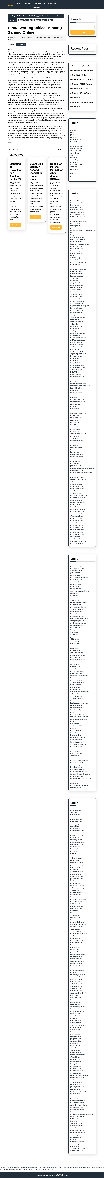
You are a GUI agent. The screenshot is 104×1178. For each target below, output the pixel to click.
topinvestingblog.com (77, 625)
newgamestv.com (76, 342)
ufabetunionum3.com (77, 968)
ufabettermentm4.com (77, 514)
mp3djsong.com (75, 575)
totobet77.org (74, 507)
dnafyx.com (74, 869)
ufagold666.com (75, 1057)
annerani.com (74, 634)
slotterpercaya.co (76, 484)
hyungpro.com (75, 328)
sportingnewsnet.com (77, 331)
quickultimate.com (76, 475)
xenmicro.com (75, 856)
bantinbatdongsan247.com (79, 221)
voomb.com (74, 360)
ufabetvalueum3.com (77, 970)
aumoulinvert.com (76, 739)
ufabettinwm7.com (76, 518)
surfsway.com (75, 904)
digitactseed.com (76, 908)
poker (72, 135)
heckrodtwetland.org (77, 714)
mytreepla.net (74, 949)
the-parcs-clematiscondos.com (80, 203)
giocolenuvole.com (76, 872)
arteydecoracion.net (76, 698)
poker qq (73, 137)
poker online (74, 169)
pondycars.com (75, 1068)
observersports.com (77, 299)
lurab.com (73, 1139)
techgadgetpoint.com (77, 363)
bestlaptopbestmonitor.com (79, 703)
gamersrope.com (76, 246)
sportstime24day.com (77, 333)
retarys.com (74, 267)
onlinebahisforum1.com (78, 819)
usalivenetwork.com (77, 237)
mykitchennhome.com (77, 737)
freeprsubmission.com (77, 1055)
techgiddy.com (75, 235)
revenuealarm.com (76, 1137)
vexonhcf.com (75, 600)
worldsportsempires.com (78, 413)
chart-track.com (75, 666)
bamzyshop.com (76, 1066)
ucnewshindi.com (76, 241)
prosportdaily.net (75, 1039)
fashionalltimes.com (77, 1107)
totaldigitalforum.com (77, 1109)
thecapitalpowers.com (77, 498)
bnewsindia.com (75, 1061)
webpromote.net (75, 694)
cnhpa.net (73, 406)
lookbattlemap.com (76, 274)
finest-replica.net (75, 1034)
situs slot (36, 7)
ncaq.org (73, 853)
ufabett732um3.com (77, 1016)
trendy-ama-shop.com (77, 1045)
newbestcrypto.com (76, 287)
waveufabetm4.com (76, 979)
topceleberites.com (76, 963)
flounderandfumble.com (78, 1000)
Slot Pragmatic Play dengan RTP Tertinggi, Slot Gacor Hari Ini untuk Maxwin (36, 16)
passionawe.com (76, 466)
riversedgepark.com (77, 830)
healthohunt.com (75, 1002)
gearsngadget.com (76, 940)
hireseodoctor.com (76, 943)
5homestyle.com (75, 788)
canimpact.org (75, 751)
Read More (16, 225)
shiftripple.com (75, 482)
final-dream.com (75, 1032)
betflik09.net (74, 851)
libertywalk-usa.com (77, 568)
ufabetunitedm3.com (77, 523)
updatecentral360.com (77, 415)
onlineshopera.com (76, 858)
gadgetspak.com (75, 938)
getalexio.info (74, 431)
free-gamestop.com (76, 251)
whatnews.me (75, 1029)
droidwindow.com (76, 1052)
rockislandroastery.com (78, 1132)
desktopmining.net (76, 765)
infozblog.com (75, 687)
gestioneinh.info (75, 1036)
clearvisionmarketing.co (78, 1025)
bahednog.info (75, 223)
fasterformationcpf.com (78, 269)
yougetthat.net (75, 283)
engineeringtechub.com (78, 354)
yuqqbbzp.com (75, 929)
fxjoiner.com (74, 1121)
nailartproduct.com (76, 906)
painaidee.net (74, 319)
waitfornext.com (75, 1023)
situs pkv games (5, 1169)
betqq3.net (73, 728)
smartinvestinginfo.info (77, 1007)
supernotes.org (75, 411)
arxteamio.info (75, 429)
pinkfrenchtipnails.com (77, 340)
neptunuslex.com (76, 579)
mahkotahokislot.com (77, 376)
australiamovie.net (76, 570)
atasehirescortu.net (76, 351)
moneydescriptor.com (77, 315)
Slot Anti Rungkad (49, 3)
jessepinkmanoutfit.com (78, 262)
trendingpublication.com (78, 509)
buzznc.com (74, 1119)
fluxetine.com (74, 724)
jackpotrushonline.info (77, 239)
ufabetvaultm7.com (76, 972)
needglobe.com (75, 461)
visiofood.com (75, 1050)
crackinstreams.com (77, 936)
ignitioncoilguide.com (77, 1141)
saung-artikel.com (76, 294)
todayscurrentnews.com (78, 502)
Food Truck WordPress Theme (46, 1175)
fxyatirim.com (74, 881)
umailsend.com (75, 264)
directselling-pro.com (77, 1135)
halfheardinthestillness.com (79, 717)
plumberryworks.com (77, 470)
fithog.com (73, 701)
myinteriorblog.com (76, 1059)
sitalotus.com (74, 408)
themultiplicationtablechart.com (80, 778)
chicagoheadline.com (77, 821)
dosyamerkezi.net (76, 611)
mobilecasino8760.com (78, 726)
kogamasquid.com (76, 776)
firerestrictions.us (76, 680)
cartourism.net (75, 756)
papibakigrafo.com (76, 746)
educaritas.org (75, 846)
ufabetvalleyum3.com (77, 534)
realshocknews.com (77, 395)
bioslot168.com (75, 1146)
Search (75, 19)
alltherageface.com (76, 1125)
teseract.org (74, 1043)
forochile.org (74, 664)
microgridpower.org (76, 456)
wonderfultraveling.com (78, 669)
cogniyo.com (74, 445)
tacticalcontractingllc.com (78, 495)
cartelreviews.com (76, 901)
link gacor (73, 157)
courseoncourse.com (77, 219)
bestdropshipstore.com (78, 899)
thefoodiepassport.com (78, 742)
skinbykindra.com (76, 1123)
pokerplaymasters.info (77, 216)
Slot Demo (37, 3)
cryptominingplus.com (77, 301)
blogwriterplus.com (76, 209)
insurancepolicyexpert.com (79, 618)
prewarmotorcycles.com (78, 607)
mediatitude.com (75, 605)
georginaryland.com (76, 705)
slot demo (73, 173)
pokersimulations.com (77, 952)
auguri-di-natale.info (76, 582)
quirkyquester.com (76, 477)
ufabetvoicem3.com (76, 977)
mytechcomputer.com (77, 1144)
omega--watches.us (77, 586)
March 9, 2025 (15, 37)
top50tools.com (75, 627)
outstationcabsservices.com (79, 1091)
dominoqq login (22, 1167)
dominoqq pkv (11, 1167)
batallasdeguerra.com (77, 655)
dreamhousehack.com (77, 1100)
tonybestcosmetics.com (78, 1116)
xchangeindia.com (76, 1096)
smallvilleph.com (75, 650)
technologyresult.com (77, 885)
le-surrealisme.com (76, 614)
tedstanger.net (75, 1013)
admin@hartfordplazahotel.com (35, 37)
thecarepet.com (75, 207)
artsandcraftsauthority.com (79, 1148)
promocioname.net (76, 671)
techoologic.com (75, 1073)
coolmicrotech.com (76, 1098)
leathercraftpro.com (76, 454)
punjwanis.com (75, 200)
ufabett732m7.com (76, 1048)
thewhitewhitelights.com (78, 710)
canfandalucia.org (76, 1084)
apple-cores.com (76, 758)
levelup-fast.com (75, 947)
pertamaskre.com (76, 228)
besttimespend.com (76, 440)
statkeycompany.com (77, 621)
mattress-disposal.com (78, 383)
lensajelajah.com (75, 849)
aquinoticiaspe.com (76, 303)
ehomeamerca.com (76, 892)
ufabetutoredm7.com (77, 532)
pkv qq (72, 132)
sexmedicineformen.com (78, 479)
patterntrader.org (75, 404)
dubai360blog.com (76, 370)
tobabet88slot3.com (76, 500)
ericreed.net (74, 721)
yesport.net (74, 278)
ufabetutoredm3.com (77, 530)
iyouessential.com (76, 874)
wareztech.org (75, 258)
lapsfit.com (74, 945)
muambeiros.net (75, 685)
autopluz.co (74, 595)
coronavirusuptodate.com (78, 933)
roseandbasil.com (76, 707)
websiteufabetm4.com (77, 984)
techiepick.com (75, 1064)
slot (71, 155)
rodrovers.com (75, 917)
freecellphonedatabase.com (79, 244)
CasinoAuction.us (76, 733)
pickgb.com (74, 397)
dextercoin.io (74, 783)
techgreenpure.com (76, 897)
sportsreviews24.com (77, 367)
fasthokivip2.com (76, 296)
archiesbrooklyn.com (77, 682)
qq (71, 144)
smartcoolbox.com (76, 486)
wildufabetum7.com (76, 543)
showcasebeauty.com (77, 616)
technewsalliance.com (77, 1009)
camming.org (74, 824)
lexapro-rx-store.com (77, 769)
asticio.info (73, 424)
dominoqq (73, 167)
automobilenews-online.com (79, 1105)
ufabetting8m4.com (76, 965)
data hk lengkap (75, 151)
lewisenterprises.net (77, 862)
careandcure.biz (75, 443)
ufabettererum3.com (77, 511)
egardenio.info (75, 427)
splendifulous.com (76, 958)
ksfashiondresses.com (78, 402)
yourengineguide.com (77, 1087)
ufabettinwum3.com (76, 520)
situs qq (73, 130)
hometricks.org (75, 452)
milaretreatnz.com (76, 646)
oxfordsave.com (75, 290)
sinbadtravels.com (76, 253)
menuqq (2, 1167)
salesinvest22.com (76, 1041)
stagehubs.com (75, 810)
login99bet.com (75, 814)
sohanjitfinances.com (77, 488)
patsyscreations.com (77, 842)
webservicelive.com (77, 1151)
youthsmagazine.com (77, 317)
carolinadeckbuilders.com (78, 623)
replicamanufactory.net (77, 954)
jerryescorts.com (76, 356)
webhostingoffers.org (77, 888)
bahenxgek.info (75, 226)
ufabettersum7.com (76, 516)
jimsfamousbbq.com (77, 566)
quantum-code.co (76, 1027)
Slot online (27, 3)
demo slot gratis (75, 162)
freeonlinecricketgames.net (79, 675)
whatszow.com (75, 890)
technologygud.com (76, 392)
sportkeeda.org (75, 438)
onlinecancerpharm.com (78, 379)
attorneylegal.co (75, 358)
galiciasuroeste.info (76, 653)
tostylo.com (74, 280)
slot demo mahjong (76, 148)
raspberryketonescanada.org (79, 1075)
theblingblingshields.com (78, 338)
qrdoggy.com (74, 390)
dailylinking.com (75, 867)
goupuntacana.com (76, 828)
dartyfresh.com (75, 860)
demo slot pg (74, 153)
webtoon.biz (74, 324)
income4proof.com (76, 844)
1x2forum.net (74, 812)
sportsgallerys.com (76, 344)
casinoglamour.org (76, 781)
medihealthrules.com (77, 1077)
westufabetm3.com (76, 539)
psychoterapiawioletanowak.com (81, 472)
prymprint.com (75, 436)
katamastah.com (76, 418)
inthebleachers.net (76, 767)
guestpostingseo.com (77, 212)
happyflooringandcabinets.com (80, 386)
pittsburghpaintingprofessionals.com (82, 468)
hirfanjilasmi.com (76, 450)
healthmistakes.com (77, 399)
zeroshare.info (75, 641)
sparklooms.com (76, 493)
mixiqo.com (74, 459)
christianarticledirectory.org (79, 785)
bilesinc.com (74, 643)
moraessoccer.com (76, 662)
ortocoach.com (75, 463)
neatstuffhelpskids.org (77, 659)
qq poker (100, 1167)
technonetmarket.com (77, 1011)
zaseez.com (74, 833)
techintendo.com (75, 894)
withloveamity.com (76, 876)
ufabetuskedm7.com (77, 527)
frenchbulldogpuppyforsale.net (80, 774)
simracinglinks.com (76, 609)
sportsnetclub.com (76, 285)
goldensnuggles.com (77, 271)
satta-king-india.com (77, 922)
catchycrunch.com (76, 835)
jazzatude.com (75, 637)
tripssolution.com (76, 920)
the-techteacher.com (77, 1103)
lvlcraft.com (74, 911)
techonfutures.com (76, 1071)
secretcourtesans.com (77, 817)
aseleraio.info (74, 422)
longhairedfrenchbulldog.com (79, 306)
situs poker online (76, 164)
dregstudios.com (75, 657)
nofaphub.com (75, 837)
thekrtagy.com (75, 1093)
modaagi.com (74, 648)
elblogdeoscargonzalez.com (79, 692)
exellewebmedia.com (77, 248)
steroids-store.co (76, 696)
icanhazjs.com (75, 749)
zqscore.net (74, 420)
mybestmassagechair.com (79, 719)
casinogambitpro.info (77, 214)
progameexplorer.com (77, 1130)
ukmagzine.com (75, 255)
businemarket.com (76, 310)
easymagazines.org (76, 447)
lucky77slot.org (75, 372)
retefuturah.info (75, 1004)
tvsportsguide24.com (77, 365)
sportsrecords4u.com (77, 961)
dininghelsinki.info (76, 991)
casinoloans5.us (75, 730)
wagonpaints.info (75, 1020)
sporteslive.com (75, 335)
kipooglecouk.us (75, 735)
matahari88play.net (76, 312)
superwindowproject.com (78, 744)
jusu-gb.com (74, 205)
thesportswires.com (76, 326)
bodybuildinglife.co (76, 388)
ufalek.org (73, 381)
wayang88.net (75, 981)
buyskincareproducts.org (78, 771)
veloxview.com (75, 537)
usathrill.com (74, 1080)
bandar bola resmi (76, 139)
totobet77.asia (75, 505)
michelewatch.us (76, 584)
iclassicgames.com (76, 292)
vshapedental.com (76, 1082)
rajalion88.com (75, 826)
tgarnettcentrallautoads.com (79, 591)
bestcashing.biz (75, 678)
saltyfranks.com (75, 632)
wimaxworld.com (76, 673)
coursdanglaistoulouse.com (79, 577)
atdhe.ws (73, 712)
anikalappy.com (75, 988)
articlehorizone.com (76, 926)
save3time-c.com (76, 598)
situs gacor (74, 141)
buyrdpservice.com (76, 276)
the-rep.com (74, 630)
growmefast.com (76, 374)
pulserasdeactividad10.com (79, 760)
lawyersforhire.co (76, 308)
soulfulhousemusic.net (77, 491)
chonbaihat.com (75, 689)
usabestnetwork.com (77, 260)
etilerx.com (74, 995)
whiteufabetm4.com (76, 986)
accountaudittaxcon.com (78, 434)
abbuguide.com (75, 883)
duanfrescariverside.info (78, 993)
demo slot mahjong (76, 146)
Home (19, 3)
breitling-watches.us (77, 589)
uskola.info (73, 1018)
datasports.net (75, 349)
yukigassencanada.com (78, 924)
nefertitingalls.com (76, 840)
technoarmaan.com (76, 1112)
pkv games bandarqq (47, 1169)
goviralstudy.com (76, 753)
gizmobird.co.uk (75, 573)
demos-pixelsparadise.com (79, 602)
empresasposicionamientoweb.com (82, 1114)
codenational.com (76, 1128)
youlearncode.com (76, 879)
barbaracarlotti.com (76, 762)
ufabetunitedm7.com (77, 525)
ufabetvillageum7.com (77, 975)
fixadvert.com (74, 593)
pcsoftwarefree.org (76, 865)
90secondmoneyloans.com (79, 913)
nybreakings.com (76, 1089)
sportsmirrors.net (76, 347)
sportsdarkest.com (76, 322)
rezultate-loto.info (76, 956)
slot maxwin (82, 1167)
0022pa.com (74, 639)
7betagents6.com (76, 931)
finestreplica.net (75, 997)
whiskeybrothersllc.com (78, 541)
